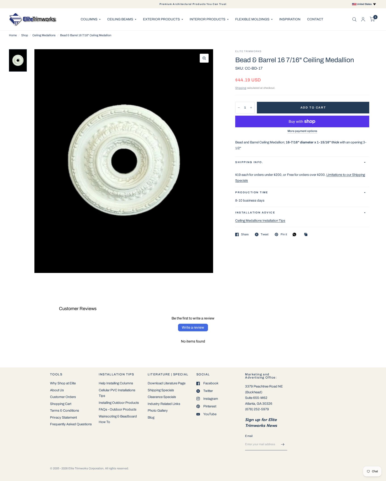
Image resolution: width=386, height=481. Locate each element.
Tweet (265, 234)
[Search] (354, 19)
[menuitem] (90, 19)
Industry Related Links (164, 404)
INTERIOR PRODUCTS (207, 19)
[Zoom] (204, 58)
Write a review (193, 327)
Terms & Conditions (64, 410)
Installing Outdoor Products (119, 402)
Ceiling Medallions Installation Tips (260, 220)
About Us (57, 390)
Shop (24, 35)
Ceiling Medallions (44, 35)
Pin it (284, 234)
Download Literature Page (166, 383)
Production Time (251, 192)
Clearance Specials (162, 397)
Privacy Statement (63, 417)
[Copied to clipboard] (307, 235)
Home (13, 35)
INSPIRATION (289, 19)
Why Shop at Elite (63, 383)
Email (249, 436)
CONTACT (315, 19)
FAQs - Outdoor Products (117, 409)
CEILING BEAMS (120, 19)
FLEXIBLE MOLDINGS (252, 19)
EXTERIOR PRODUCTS (161, 19)
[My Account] (363, 19)
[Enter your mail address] (282, 444)
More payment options (302, 131)
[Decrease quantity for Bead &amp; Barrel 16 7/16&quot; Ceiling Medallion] (238, 107)
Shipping (240, 87)
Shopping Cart (60, 404)
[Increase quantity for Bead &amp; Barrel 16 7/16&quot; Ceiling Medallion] (251, 107)
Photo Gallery (158, 410)
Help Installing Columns (116, 383)
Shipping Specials (161, 390)
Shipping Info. (249, 162)
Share (245, 234)
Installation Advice (255, 212)
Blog (151, 417)
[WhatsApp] (295, 234)
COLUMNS (89, 19)
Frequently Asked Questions (71, 424)
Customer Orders (63, 397)
